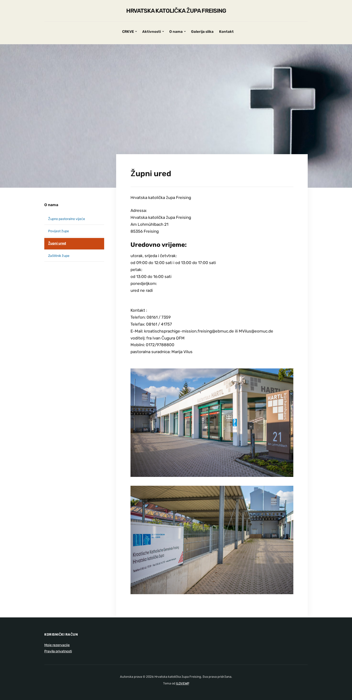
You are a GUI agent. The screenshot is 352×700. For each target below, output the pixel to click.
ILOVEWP (182, 683)
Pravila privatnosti (58, 651)
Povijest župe (58, 231)
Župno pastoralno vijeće (66, 219)
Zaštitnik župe (58, 256)
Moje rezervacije (57, 645)
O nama (176, 31)
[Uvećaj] (287, 379)
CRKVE (128, 31)
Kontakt (226, 31)
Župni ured (57, 243)
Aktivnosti (151, 31)
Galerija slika (202, 31)
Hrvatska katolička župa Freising (176, 10)
